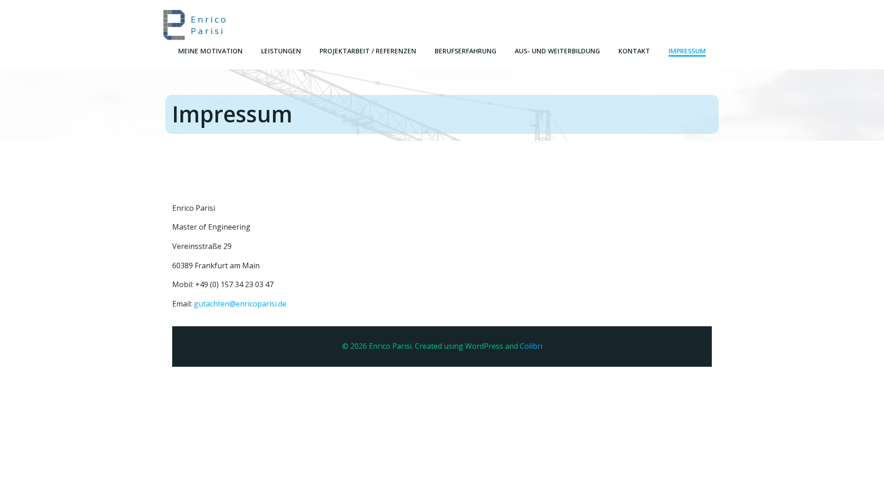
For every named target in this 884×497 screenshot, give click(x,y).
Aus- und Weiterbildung (557, 50)
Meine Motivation (210, 50)
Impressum (687, 50)
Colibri (531, 346)
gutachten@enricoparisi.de (240, 304)
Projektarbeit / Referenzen (368, 50)
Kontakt (634, 50)
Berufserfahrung (465, 50)
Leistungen (281, 50)
